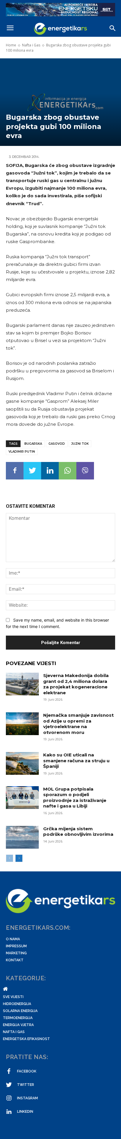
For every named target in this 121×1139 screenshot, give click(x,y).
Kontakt (14, 960)
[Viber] (85, 470)
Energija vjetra (18, 1025)
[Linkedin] (50, 470)
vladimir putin (22, 451)
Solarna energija (20, 1011)
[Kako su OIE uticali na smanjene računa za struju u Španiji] (22, 763)
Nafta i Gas (31, 45)
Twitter (25, 1085)
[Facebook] (14, 470)
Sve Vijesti (13, 997)
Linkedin (25, 1112)
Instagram (27, 1098)
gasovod (56, 444)
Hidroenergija (17, 1004)
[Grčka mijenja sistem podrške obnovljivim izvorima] (22, 837)
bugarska (33, 444)
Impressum (16, 946)
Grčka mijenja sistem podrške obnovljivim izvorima (78, 831)
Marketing (16, 953)
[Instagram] (9, 1098)
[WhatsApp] (67, 470)
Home (11, 45)
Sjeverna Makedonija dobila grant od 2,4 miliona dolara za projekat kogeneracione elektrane (76, 684)
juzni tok (80, 444)
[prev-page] (9, 858)
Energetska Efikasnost (26, 1039)
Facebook (26, 1071)
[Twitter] (32, 470)
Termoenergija (18, 1018)
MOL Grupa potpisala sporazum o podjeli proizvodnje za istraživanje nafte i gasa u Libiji (74, 797)
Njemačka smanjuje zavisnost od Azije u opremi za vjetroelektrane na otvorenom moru (78, 723)
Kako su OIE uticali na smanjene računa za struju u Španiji (76, 760)
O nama (13, 939)
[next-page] (19, 858)
